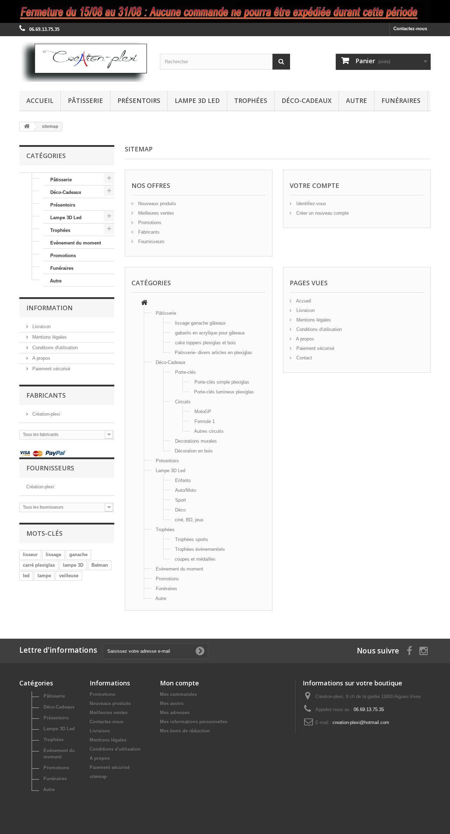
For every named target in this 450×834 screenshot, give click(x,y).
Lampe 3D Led (197, 100)
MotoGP (202, 411)
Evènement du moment (75, 243)
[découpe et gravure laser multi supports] (225, 11)
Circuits (183, 401)
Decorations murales (196, 441)
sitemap (98, 776)
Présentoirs (138, 100)
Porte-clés (185, 372)
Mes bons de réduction (185, 731)
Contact (303, 357)
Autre (356, 100)
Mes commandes (178, 694)
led (26, 575)
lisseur (30, 554)
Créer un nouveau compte (322, 213)
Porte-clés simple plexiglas (221, 382)
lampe (44, 575)
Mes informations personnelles (193, 721)
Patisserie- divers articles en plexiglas (213, 352)
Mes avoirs (172, 703)
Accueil (39, 100)
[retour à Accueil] (26, 126)
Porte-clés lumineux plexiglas (224, 392)
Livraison (41, 326)
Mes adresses (174, 712)
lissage (53, 554)
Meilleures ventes (155, 213)
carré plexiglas (39, 565)
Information (49, 308)
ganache (78, 554)
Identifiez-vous (310, 203)
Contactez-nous (410, 28)
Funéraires (400, 100)
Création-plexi (45, 414)
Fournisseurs (151, 241)
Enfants (183, 480)
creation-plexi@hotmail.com (361, 722)
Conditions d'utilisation (54, 347)
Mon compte (179, 683)
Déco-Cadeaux (307, 100)
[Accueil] (144, 303)
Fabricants (148, 232)
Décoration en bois (194, 451)
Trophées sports (191, 539)
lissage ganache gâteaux (200, 323)
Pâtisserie (85, 100)
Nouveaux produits (156, 203)
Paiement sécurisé (50, 368)
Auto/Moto (185, 490)
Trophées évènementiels (200, 549)
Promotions (63, 255)
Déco (180, 510)
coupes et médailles (195, 559)
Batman (99, 565)
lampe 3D (73, 565)
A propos (40, 358)
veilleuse (68, 575)
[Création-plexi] (84, 61)
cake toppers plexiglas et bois (205, 342)
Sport (180, 500)
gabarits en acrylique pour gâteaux (210, 332)
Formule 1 (204, 421)
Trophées (250, 100)
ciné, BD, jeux (189, 519)
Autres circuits (209, 431)
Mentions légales (49, 337)
